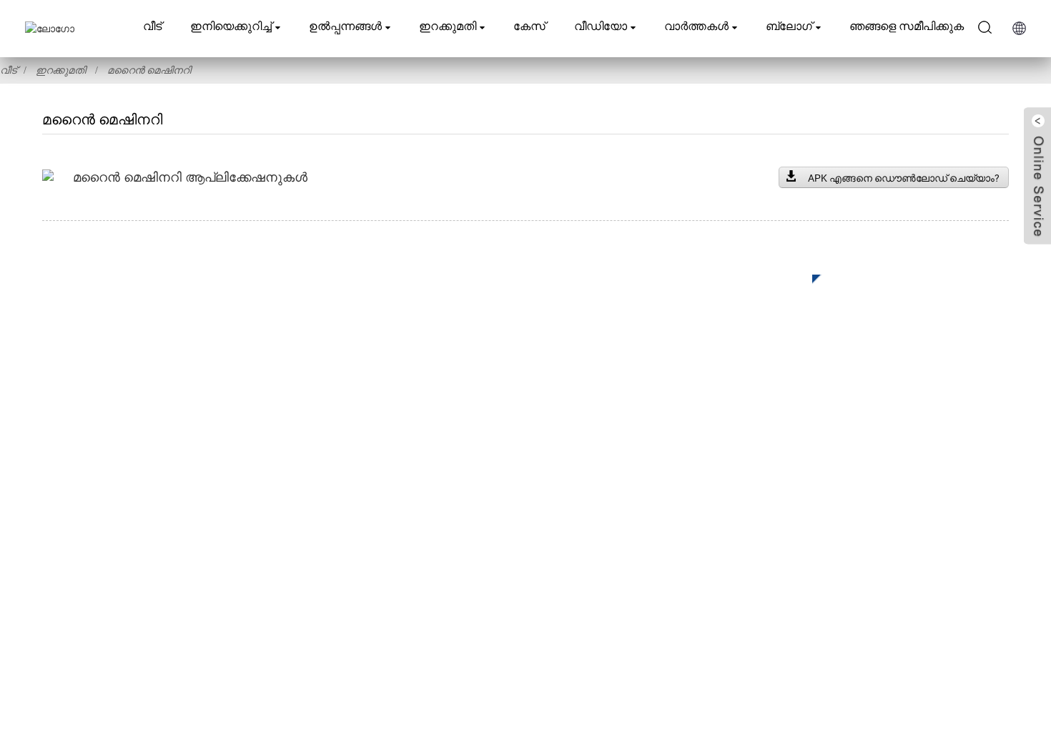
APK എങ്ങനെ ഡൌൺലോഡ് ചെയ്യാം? (904, 178)
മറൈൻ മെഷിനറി (149, 70)
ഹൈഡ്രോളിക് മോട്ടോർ (406, 544)
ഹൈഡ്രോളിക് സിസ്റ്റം (402, 587)
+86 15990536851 (782, 594)
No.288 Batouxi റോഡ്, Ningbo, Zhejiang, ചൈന (854, 535)
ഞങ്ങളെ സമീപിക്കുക (906, 26)
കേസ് (529, 26)
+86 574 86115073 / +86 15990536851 (824, 476)
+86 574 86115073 (774, 564)
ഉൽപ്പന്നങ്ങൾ (345, 26)
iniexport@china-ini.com (791, 506)
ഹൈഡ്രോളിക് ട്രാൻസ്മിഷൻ (420, 523)
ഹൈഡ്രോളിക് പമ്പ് (395, 566)
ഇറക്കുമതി (447, 26)
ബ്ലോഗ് (789, 26)
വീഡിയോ (600, 26)
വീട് (152, 26)
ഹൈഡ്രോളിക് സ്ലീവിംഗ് (411, 501)
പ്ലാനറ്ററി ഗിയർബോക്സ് (410, 480)
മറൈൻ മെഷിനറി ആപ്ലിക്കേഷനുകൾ (190, 177)
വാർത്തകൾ (696, 26)
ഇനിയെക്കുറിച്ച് (231, 26)
